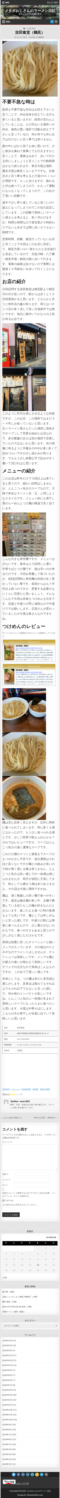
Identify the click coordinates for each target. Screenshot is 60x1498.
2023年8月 (7, 1345)
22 (38, 1265)
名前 (5, 1174)
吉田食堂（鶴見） (30, 32)
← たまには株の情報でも (11, 1118)
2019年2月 (7, 1459)
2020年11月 (7, 1365)
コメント (7, 1142)
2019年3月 (7, 1454)
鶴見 (33, 28)
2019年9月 (7, 1425)
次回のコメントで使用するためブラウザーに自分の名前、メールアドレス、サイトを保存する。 (28, 1194)
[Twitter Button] (14, 1474)
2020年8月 (7, 1375)
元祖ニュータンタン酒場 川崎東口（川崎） (20, 1297)
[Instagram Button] (23, 1474)
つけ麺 (28, 28)
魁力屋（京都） (9, 1292)
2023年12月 (7, 1340)
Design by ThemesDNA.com (30, 1495)
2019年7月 (7, 1434)
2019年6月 (7, 1439)
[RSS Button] (37, 1474)
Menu (7, 2)
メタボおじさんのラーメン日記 (30, 10)
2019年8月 (7, 1430)
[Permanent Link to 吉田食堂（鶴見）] (30, 69)
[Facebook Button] (18, 1474)
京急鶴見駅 (26, 1089)
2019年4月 (7, 1449)
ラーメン (16, 1089)
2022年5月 (7, 1355)
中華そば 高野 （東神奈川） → (46, 1118)
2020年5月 (7, 1385)
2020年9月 (7, 1370)
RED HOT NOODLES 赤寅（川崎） (17, 1307)
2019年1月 (7, 1464)
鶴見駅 (35, 1089)
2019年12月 (7, 1410)
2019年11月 (7, 1415)
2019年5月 (7, 1444)
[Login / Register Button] (52, 21)
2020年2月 (7, 1400)
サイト (5, 1185)
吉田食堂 (6, 1089)
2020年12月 (7, 1360)
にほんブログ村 (22, 1483)
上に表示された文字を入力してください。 (20, 1205)
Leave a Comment (37, 37)
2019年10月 (7, 1420)
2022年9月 (7, 1350)
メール (6, 1180)
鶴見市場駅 (45, 1089)
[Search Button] (56, 21)
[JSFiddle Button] (28, 1474)
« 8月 (4, 1277)
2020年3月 (7, 1395)
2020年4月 (7, 1390)
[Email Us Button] (32, 1474)
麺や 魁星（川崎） (10, 1302)
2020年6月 (7, 1380)
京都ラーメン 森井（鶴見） (13, 1312)
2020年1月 (7, 1405)
